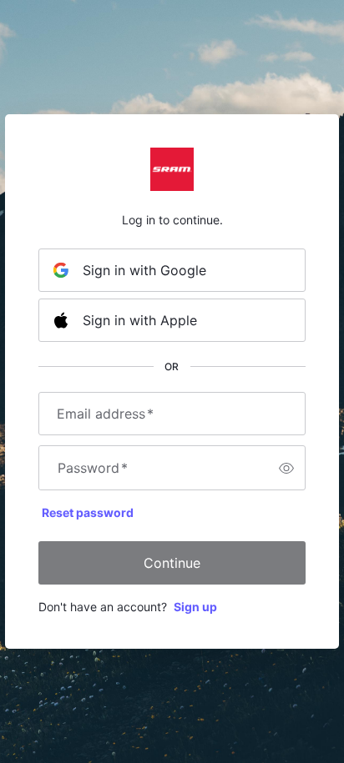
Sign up (195, 607)
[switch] (286, 467)
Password (93, 467)
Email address (105, 413)
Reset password (88, 512)
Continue (172, 563)
